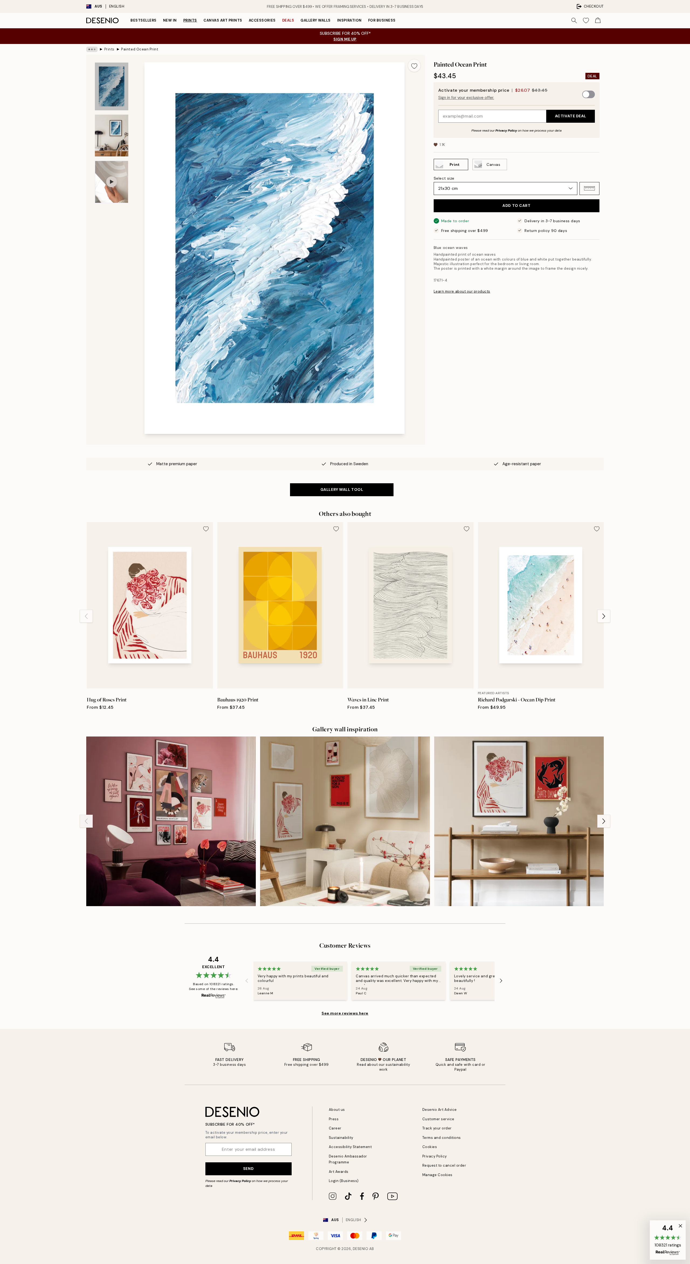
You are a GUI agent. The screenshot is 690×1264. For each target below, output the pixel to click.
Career (335, 1128)
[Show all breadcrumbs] (92, 49)
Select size (444, 178)
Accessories (262, 20)
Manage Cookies (437, 1175)
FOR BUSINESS (382, 20)
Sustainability (341, 1137)
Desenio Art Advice (439, 1109)
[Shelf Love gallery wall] (519, 821)
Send (248, 1168)
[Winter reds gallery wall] (345, 821)
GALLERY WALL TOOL (341, 489)
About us (337, 1109)
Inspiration (349, 20)
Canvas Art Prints (222, 20)
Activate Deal (570, 116)
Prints (190, 20)
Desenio (360, 1248)
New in (170, 20)
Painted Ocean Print (139, 49)
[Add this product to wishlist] (414, 65)
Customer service (438, 1119)
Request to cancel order (444, 1165)
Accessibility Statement (350, 1147)
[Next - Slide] (603, 616)
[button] (589, 188)
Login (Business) (344, 1181)
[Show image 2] (111, 135)
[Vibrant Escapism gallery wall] (171, 821)
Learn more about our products (462, 291)
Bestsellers (143, 20)
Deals (288, 20)
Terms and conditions (441, 1137)
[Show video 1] (111, 182)
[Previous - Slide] (86, 616)
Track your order (437, 1128)
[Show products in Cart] (598, 20)
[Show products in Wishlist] (586, 20)
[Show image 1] (111, 86)
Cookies (429, 1147)
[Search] (574, 20)
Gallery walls (316, 20)
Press (334, 1119)
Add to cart (516, 205)
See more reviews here (345, 1013)
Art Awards (339, 1171)
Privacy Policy (506, 130)
